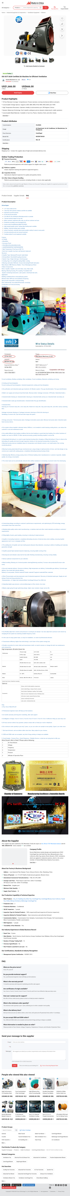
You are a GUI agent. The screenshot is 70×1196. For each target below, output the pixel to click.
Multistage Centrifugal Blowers (60, 1136)
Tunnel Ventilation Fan (24, 1136)
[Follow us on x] (58, 1185)
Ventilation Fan (7, 1157)
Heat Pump (38, 1140)
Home (3, 12)
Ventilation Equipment (33, 12)
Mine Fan (29, 899)
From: (9, 1042)
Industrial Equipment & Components (16, 12)
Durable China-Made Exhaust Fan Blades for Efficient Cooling (48, 1093)
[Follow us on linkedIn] (50, 1187)
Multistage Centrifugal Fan (28, 901)
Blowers (43, 12)
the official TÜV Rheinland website (51, 843)
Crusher (4, 1136)
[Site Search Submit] (46, 7)
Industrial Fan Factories (24, 1169)
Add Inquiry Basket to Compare (35, 66)
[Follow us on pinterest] (66, 1185)
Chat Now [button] (53, 93)
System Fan (50, 1169)
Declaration (53, 1191)
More (3, 1181)
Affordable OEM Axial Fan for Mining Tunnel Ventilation (62, 1116)
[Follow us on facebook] (56, 1185)
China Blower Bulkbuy (42, 1178)
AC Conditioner (56, 1140)
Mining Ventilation (15, 901)
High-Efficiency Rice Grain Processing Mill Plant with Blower (34, 1093)
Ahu (14, 899)
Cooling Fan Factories (9, 1169)
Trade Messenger (28, 1185)
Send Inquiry (18, 93)
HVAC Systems (6, 1140)
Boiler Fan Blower (39, 1133)
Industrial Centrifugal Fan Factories (27, 1174)
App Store (6, 1185)
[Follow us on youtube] (63, 1185)
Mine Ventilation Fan (40, 1136)
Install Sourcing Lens (9, 1187)
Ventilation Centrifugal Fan (26, 1178)
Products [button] (17, 7)
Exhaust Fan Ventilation (46, 1174)
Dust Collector (56, 899)
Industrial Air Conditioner (39, 1157)
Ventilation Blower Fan (9, 1178)
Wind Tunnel (21, 1133)
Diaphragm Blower (21, 1161)
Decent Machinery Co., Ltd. (13, 79)
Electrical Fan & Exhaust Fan (22, 1157)
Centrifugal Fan (36, 899)
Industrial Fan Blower (8, 1174)
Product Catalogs (26, 1130)
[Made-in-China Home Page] (35, 3)
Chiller (8, 901)
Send (14, 1065)
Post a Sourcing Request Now (49, 1065)
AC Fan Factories (38, 1169)
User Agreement (44, 1191)
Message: (8, 1051)
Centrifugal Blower (46, 899)
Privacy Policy (61, 1191)
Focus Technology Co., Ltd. (23, 1191)
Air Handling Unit (21, 899)
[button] (3, 3)
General (4, 1133)
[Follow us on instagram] (61, 1185)
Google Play (16, 1185)
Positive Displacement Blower (58, 1157)
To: (10, 1047)
